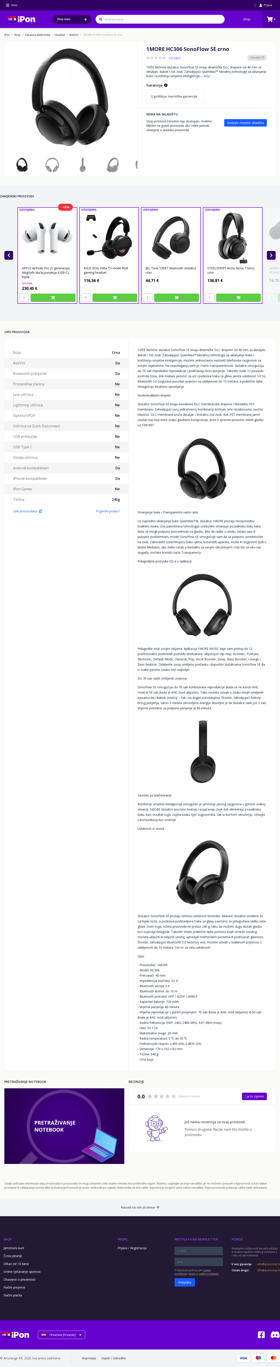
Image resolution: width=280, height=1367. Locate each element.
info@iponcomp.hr (268, 1264)
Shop (246, 19)
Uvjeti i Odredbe (113, 1358)
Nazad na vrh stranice (138, 1207)
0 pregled (175, 58)
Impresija (89, 1358)
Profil (123, 1239)
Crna (116, 352)
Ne (117, 384)
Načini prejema (14, 1287)
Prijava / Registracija (132, 1248)
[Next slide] (271, 255)
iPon (7, 35)
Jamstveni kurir (14, 1248)
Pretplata (184, 1282)
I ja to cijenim (254, 1096)
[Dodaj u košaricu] (53, 298)
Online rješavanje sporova (22, 1272)
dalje (206, 76)
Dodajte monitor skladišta (245, 123)
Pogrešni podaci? (108, 511)
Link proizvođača (25, 511)
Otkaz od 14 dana (16, 1264)
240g (116, 499)
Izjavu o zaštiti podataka (204, 1274)
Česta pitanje (13, 1256)
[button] (22, 165)
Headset (60, 35)
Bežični (74, 35)
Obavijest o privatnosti (19, 1279)
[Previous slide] (8, 255)
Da (118, 363)
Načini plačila (13, 1295)
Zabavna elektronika (37, 35)
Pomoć (237, 1239)
